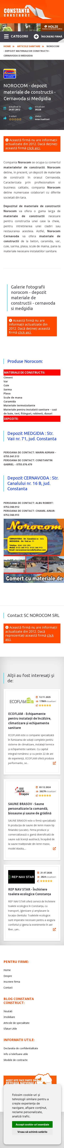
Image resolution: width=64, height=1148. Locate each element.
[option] (32, 27)
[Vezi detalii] (54, 763)
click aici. (34, 148)
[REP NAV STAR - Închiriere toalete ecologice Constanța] (21, 877)
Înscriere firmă (51, 36)
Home (7, 46)
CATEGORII (19, 36)
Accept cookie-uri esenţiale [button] (32, 1124)
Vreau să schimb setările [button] (32, 1131)
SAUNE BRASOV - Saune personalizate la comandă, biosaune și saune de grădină (29, 808)
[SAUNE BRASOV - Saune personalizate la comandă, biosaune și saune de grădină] (21, 791)
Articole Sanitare (28, 46)
